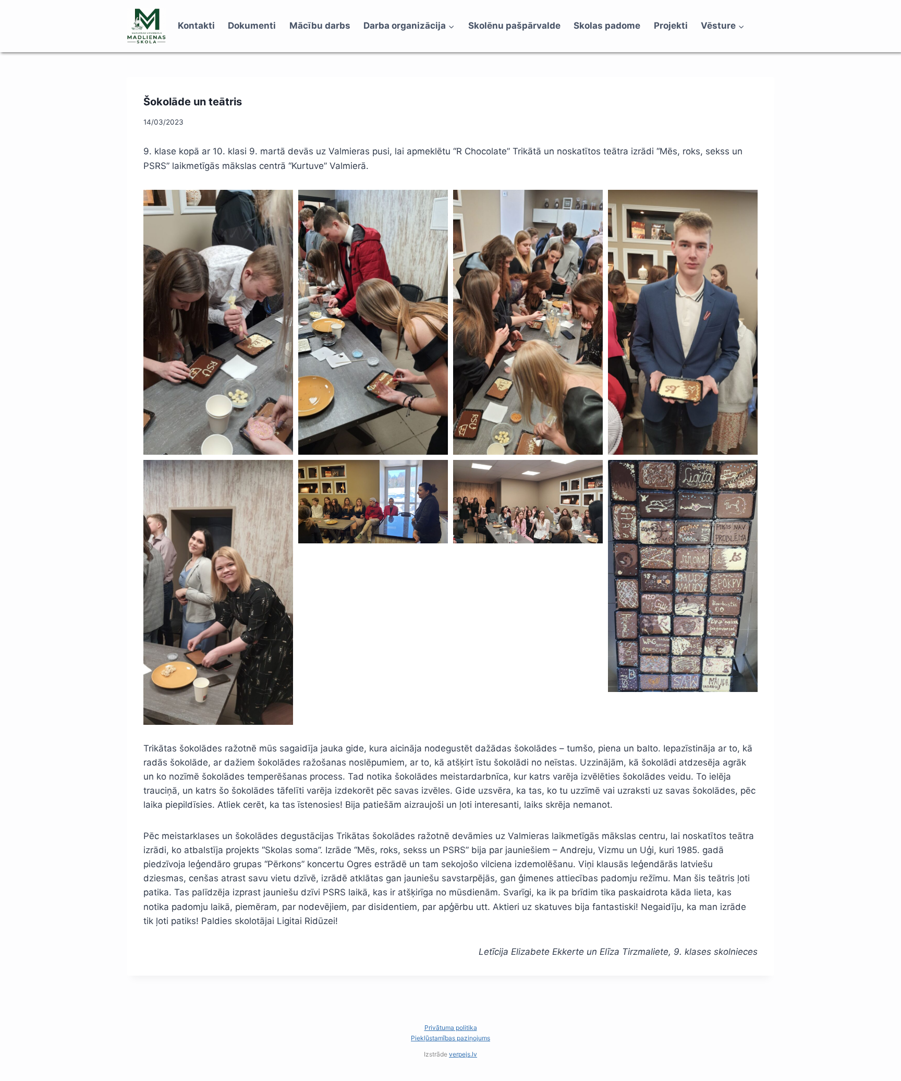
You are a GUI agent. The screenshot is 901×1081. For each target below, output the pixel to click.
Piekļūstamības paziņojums (450, 1038)
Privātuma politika (450, 1027)
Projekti (671, 25)
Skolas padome (607, 25)
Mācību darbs (319, 25)
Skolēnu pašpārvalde (514, 25)
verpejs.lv (463, 1054)
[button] (218, 322)
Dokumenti (252, 25)
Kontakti (196, 25)
